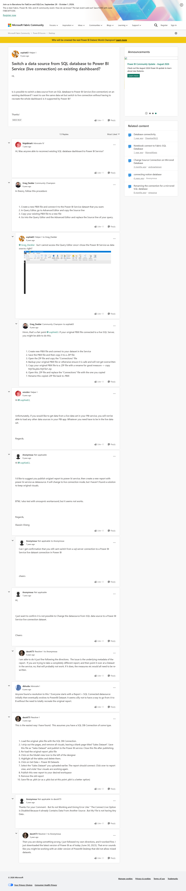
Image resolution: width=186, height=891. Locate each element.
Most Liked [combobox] (113, 134)
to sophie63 (68, 324)
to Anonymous (57, 541)
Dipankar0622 (151, 138)
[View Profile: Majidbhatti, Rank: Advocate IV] (18, 145)
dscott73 (30, 651)
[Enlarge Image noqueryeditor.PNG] (67, 272)
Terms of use (159, 878)
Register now (9, 15)
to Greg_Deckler (50, 237)
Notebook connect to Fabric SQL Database (150, 147)
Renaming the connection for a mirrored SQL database (154, 187)
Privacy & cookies (143, 878)
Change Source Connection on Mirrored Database (154, 161)
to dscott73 (56, 799)
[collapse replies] (9, 143)
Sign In (174, 25)
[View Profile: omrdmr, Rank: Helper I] (18, 394)
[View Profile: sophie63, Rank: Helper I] (15, 54)
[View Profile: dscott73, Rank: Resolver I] (22, 653)
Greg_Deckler (28, 183)
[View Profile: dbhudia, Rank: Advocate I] (18, 688)
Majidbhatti (28, 143)
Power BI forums (39, 33)
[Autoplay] (146, 113)
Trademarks (173, 878)
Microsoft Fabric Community (19, 33)
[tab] (149, 113)
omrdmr (26, 392)
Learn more (121, 39)
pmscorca (152, 192)
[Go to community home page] (26, 25)
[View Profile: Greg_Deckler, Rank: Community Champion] (18, 185)
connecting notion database (147, 174)
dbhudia (26, 686)
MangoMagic (151, 152)
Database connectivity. (145, 134)
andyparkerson (155, 166)
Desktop (52, 33)
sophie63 (24, 52)
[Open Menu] (176, 33)
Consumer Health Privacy (46, 885)
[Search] (156, 25)
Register (164, 25)
